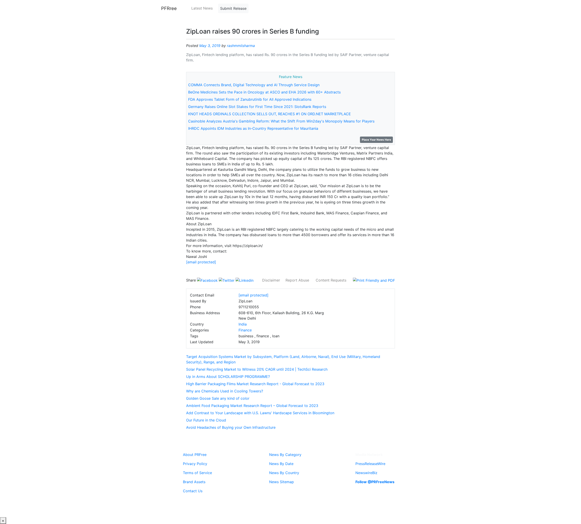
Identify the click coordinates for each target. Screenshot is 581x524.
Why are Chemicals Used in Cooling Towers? (224, 391)
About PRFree (195, 454)
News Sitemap (281, 482)
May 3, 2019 (209, 45)
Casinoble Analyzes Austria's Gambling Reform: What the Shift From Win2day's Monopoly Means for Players (281, 121)
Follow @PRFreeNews (374, 482)
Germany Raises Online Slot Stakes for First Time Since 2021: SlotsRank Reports (257, 106)
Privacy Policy (195, 463)
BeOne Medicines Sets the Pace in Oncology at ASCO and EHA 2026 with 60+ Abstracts (264, 92)
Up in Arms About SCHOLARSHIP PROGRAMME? (228, 376)
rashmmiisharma (241, 45)
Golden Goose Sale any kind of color (217, 398)
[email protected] (201, 262)
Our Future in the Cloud (206, 420)
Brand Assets (194, 482)
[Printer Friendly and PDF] (374, 280)
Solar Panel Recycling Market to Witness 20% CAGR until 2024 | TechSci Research (256, 369)
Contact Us (192, 491)
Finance (245, 330)
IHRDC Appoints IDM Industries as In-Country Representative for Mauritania (253, 128)
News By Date (281, 463)
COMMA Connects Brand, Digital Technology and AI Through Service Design (254, 85)
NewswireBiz (366, 472)
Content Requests (331, 280)
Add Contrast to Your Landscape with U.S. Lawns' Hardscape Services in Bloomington (260, 413)
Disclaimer (271, 280)
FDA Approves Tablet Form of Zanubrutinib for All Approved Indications (249, 99)
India (243, 324)
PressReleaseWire (370, 463)
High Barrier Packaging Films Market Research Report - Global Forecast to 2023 (255, 384)
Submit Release (233, 8)
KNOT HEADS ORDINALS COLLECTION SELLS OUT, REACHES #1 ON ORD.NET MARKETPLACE (269, 114)
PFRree (169, 8)
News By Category (285, 454)
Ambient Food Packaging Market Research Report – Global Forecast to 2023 (252, 405)
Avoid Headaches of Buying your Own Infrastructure (231, 427)
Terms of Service (197, 472)
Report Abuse (297, 280)
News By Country (284, 472)
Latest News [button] (202, 8)
